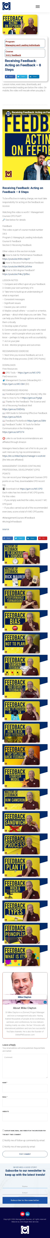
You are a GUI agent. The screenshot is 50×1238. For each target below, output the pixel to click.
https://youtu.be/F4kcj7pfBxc (16, 274)
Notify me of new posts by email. (19, 1146)
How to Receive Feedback (25, 710)
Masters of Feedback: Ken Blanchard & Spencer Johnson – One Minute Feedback (25, 554)
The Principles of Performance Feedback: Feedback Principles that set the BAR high (25, 934)
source (5, 529)
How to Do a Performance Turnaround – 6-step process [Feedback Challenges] (25, 599)
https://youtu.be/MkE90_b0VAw (17, 266)
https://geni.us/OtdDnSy (13, 409)
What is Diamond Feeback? (25, 666)
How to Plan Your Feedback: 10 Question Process (25, 867)
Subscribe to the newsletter (25, 1200)
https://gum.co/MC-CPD (29, 372)
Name (4, 1082)
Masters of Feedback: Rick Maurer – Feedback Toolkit (25, 576)
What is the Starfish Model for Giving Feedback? (25, 777)
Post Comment (25, 1154)
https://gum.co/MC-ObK (13, 384)
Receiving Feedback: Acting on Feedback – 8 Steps (23, 65)
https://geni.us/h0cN (12, 417)
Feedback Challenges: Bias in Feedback (25, 621)
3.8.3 (8, 55)
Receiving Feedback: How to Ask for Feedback (25, 733)
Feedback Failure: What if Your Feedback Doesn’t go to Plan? (25, 643)
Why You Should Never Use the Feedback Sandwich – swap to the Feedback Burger (25, 822)
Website (5, 1111)
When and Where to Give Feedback (25, 889)
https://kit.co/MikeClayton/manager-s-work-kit (23, 456)
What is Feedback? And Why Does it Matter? (25, 956)
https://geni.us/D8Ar (36, 420)
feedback (16, 55)
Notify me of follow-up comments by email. (24, 1140)
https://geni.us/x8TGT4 (13, 432)
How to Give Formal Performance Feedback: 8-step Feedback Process (25, 844)
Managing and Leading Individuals (23, 45)
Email (4, 1097)
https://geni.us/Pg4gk (32, 398)
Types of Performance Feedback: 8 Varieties (25, 911)
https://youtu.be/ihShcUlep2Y (16, 259)
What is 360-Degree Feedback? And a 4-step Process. (25, 688)
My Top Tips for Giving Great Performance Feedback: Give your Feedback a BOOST (25, 755)
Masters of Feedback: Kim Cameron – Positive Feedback (25, 800)
